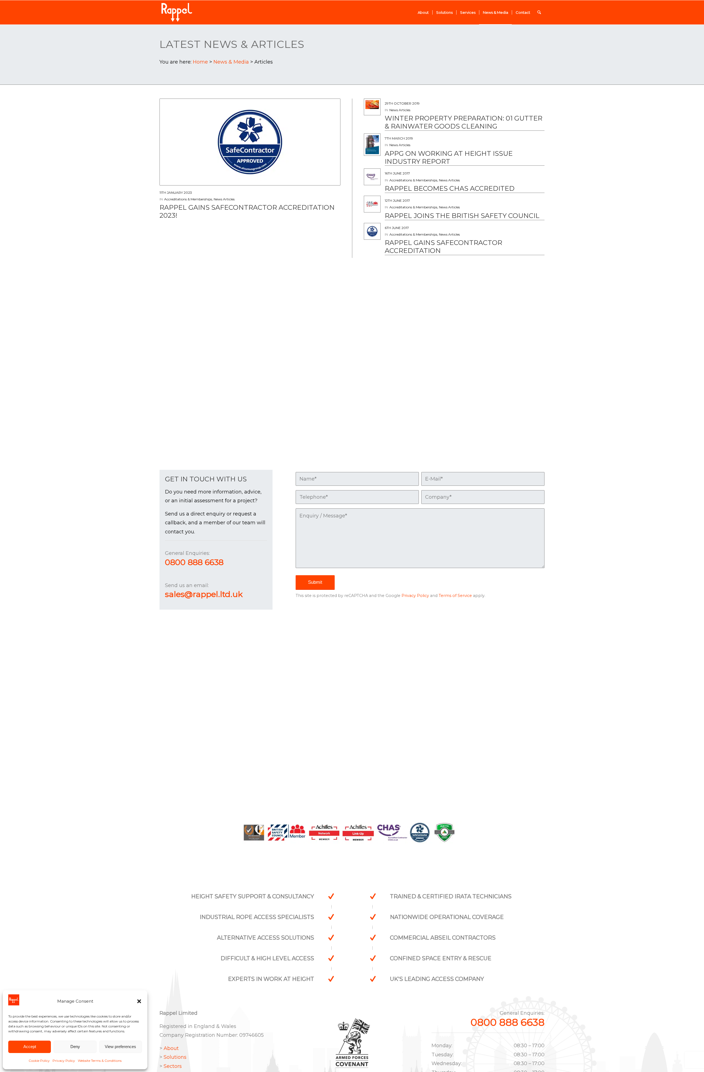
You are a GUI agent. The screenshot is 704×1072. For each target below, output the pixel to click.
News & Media (231, 62)
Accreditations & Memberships (188, 199)
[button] (139, 1001)
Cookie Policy (39, 1061)
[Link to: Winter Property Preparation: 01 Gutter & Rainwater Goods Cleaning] (372, 104)
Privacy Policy (64, 1061)
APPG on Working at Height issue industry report (449, 157)
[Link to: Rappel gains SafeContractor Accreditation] (372, 231)
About (171, 1048)
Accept (29, 1046)
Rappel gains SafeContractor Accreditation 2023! (247, 211)
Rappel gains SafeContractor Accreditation (443, 247)
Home (200, 62)
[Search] (539, 12)
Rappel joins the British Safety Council (462, 216)
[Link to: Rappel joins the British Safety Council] (372, 204)
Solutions (175, 1057)
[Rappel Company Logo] (177, 12)
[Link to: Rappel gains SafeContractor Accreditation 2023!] (250, 142)
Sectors (173, 1066)
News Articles (224, 199)
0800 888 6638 (194, 562)
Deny (75, 1046)
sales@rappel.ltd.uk (204, 594)
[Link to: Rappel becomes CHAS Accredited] (372, 177)
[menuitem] (423, 12)
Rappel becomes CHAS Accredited (450, 188)
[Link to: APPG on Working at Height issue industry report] (372, 144)
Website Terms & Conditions (100, 1061)
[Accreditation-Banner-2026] (352, 834)
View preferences (120, 1046)
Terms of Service (455, 595)
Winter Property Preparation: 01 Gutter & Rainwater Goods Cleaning (463, 122)
